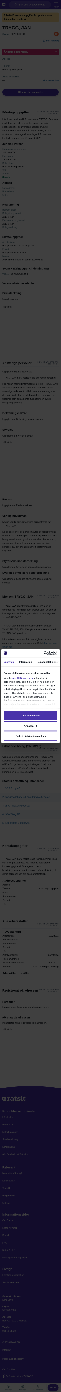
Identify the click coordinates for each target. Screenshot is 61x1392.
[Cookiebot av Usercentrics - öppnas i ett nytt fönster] (43, 653)
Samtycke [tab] (9, 662)
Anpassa (28, 725)
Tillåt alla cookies (30, 715)
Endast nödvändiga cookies (30, 736)
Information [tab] (25, 662)
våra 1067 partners (22, 678)
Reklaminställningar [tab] (48, 662)
